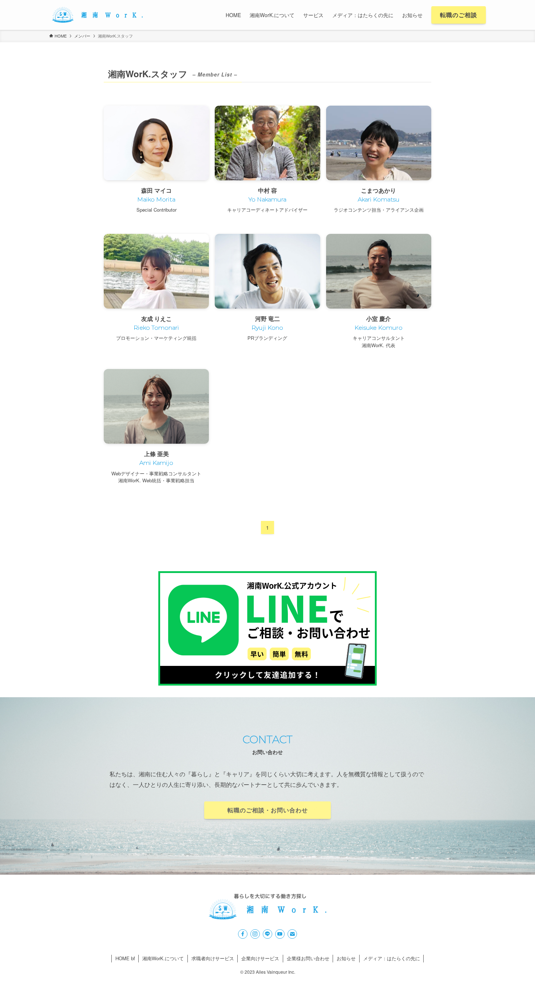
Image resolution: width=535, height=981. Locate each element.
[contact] (292, 934)
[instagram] (255, 934)
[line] (267, 934)
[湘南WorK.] (97, 15)
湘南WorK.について (163, 958)
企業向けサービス (260, 958)
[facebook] (242, 934)
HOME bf (125, 958)
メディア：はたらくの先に (391, 958)
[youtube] (280, 934)
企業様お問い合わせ (308, 958)
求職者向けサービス (212, 958)
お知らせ (346, 958)
